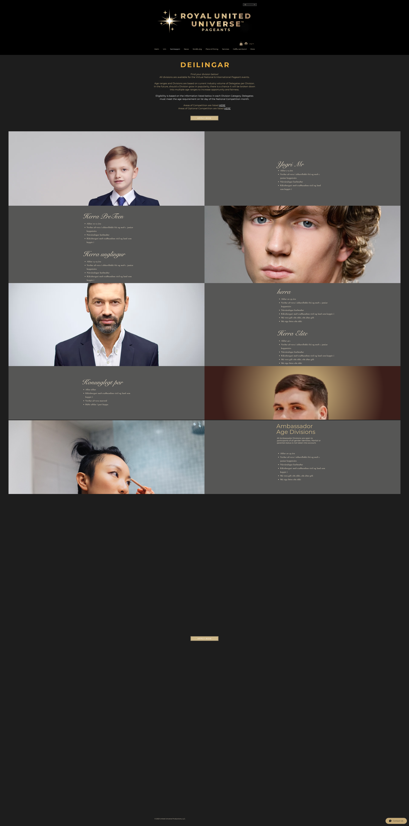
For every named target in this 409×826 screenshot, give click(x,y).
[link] (241, 43)
